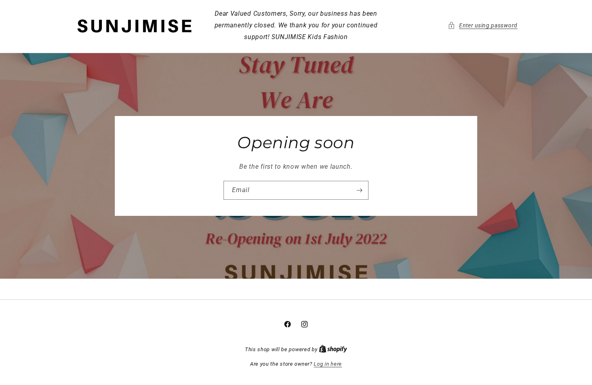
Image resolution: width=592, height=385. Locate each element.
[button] (482, 26)
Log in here (328, 364)
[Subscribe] (359, 190)
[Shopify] (333, 349)
